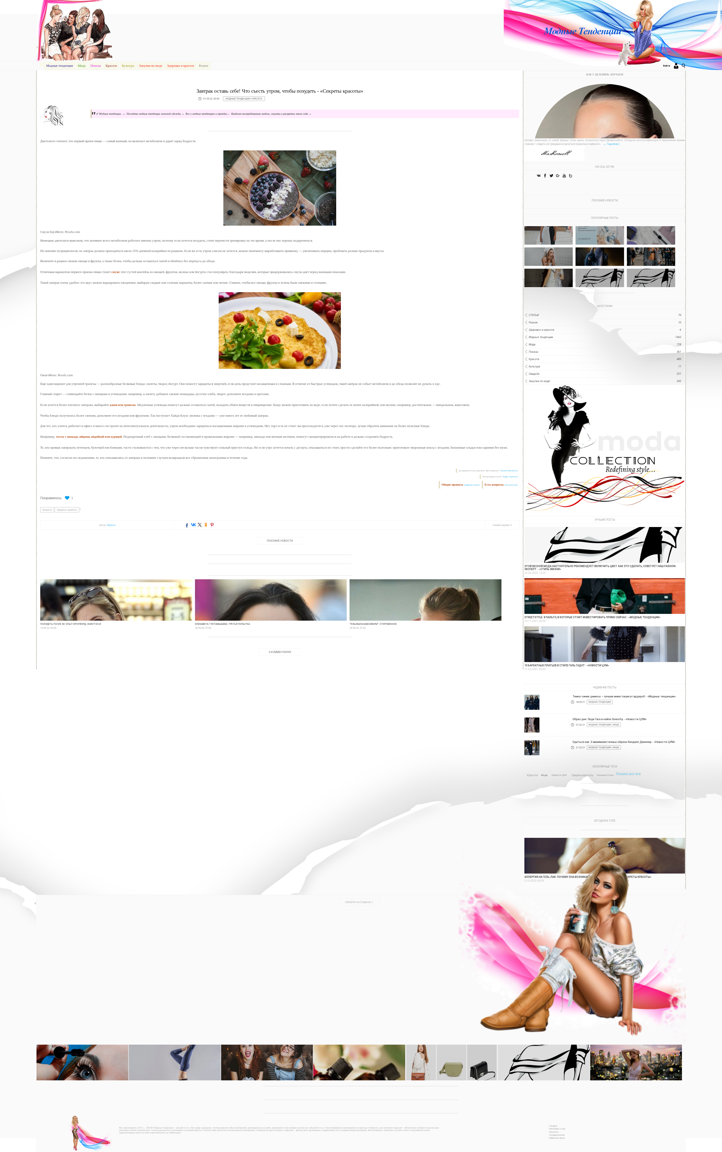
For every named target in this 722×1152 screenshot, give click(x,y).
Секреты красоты (67, 509)
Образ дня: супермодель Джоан (651, 263)
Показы (95, 65)
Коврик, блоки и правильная (651, 241)
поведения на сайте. (471, 485)
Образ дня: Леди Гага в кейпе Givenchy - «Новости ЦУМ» (610, 719)
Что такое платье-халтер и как (548, 241)
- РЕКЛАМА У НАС (557, 1129)
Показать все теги (628, 774)
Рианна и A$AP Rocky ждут (651, 284)
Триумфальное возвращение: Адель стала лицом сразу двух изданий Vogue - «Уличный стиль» (544, 1055)
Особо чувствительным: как (548, 263)
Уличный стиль (605, 775)
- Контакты (553, 1132)
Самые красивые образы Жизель (549, 284)
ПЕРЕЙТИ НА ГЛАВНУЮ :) (359, 902)
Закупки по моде (150, 65)
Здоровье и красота (180, 65)
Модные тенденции (59, 65)
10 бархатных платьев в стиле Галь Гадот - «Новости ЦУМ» (566, 665)
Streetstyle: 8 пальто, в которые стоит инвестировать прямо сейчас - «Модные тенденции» (592, 617)
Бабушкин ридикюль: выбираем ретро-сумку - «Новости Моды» (450, 1053)
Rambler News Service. (509, 470)
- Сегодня (552, 1126)
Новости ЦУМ (559, 775)
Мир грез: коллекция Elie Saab (600, 263)
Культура (128, 65)
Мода (82, 65)
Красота (111, 65)
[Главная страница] (42, 65)
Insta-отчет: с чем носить (600, 284)
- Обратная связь (556, 1138)
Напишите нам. (511, 485)
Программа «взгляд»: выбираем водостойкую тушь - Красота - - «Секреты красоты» (82, 1055)
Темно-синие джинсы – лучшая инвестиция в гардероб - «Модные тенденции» (624, 696)
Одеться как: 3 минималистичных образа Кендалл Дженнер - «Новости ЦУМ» (624, 742)
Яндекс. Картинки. (510, 477)
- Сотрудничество (556, 1135)
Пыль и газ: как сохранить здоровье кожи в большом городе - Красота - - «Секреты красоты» (636, 1055)
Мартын (111, 525)
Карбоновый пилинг (600, 241)
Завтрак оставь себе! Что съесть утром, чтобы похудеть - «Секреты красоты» (279, 91)
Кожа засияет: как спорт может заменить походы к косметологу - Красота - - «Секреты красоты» (174, 1055)
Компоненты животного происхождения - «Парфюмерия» (354, 1053)
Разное (203, 65)
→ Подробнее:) (611, 144)
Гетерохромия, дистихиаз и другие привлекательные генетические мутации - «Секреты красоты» (267, 1055)
